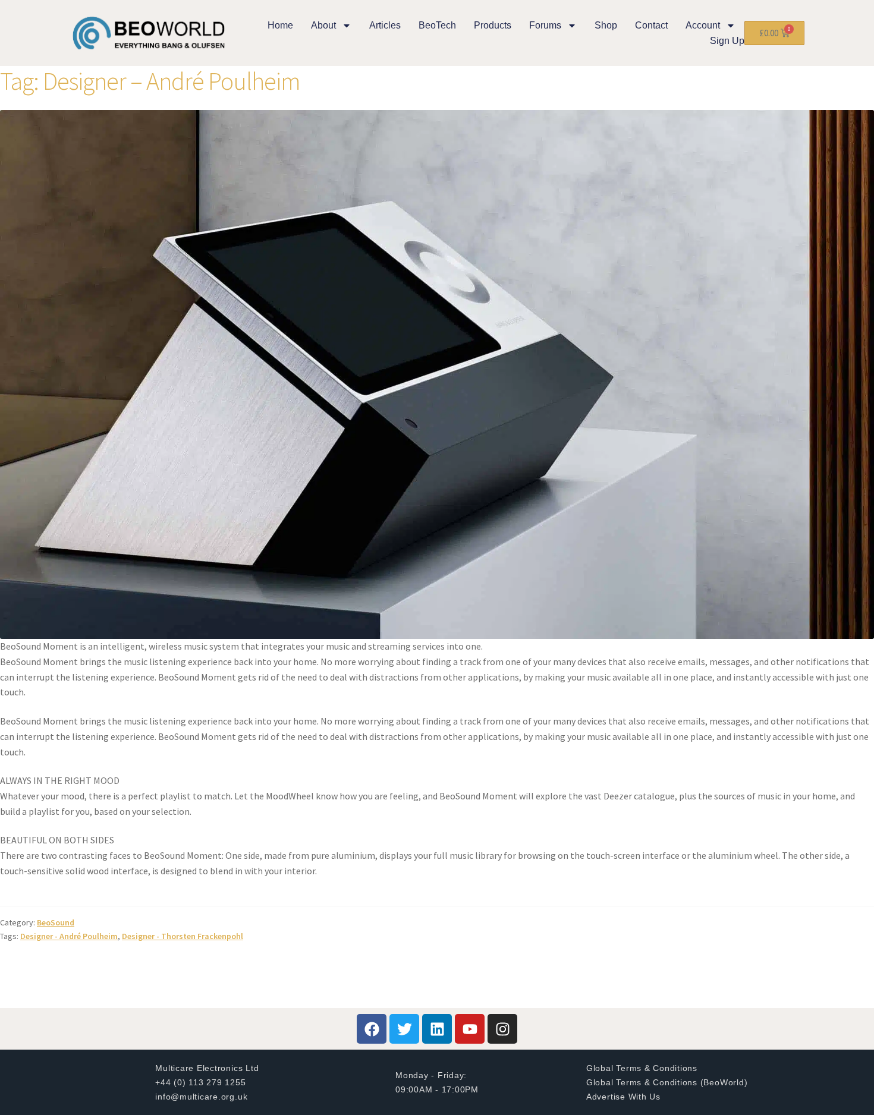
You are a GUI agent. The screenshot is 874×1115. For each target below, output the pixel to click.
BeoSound (55, 922)
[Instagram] (502, 1029)
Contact (651, 25)
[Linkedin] (437, 1029)
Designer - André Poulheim (69, 936)
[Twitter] (404, 1029)
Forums (545, 25)
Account (703, 25)
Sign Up (727, 41)
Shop (606, 25)
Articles (385, 25)
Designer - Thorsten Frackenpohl (182, 936)
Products (492, 25)
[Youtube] (470, 1029)
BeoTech (437, 25)
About (323, 25)
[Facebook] (371, 1029)
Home (280, 25)
